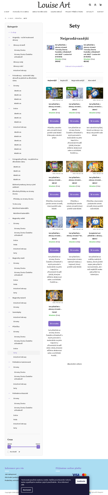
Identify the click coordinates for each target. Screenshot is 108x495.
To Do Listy (17, 204)
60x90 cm (17, 103)
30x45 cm (17, 95)
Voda (15, 244)
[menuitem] (7, 11)
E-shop (13, 32)
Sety (15, 253)
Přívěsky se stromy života (23, 199)
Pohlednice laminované (22, 362)
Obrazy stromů (19, 45)
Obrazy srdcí (18, 66)
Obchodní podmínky (12, 477)
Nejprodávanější (78, 80)
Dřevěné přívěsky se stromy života (23, 192)
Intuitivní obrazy (19, 70)
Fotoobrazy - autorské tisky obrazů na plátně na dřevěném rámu (25, 78)
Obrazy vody (18, 62)
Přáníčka (16, 326)
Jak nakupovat (10, 474)
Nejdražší (64, 80)
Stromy (16, 86)
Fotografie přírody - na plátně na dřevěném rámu (25, 160)
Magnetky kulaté (19, 298)
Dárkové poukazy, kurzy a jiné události (24, 185)
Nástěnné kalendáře (20, 208)
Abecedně (92, 80)
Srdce (15, 108)
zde (22, 484)
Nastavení (27, 490)
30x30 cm (17, 132)
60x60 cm (17, 136)
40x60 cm (17, 99)
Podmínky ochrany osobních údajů (18, 480)
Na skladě (15, 452)
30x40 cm (17, 91)
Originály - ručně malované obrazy (23, 38)
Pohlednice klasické (20, 393)
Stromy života (19, 50)
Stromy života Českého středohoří (23, 55)
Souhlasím (81, 481)
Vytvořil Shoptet (97, 492)
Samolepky (17, 312)
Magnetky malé (18, 258)
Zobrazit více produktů (73, 66)
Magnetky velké (19, 218)
